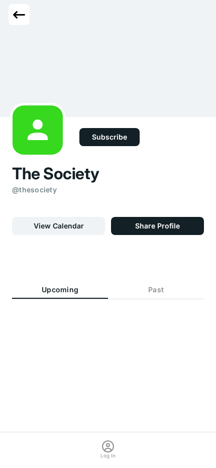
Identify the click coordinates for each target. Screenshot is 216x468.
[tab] (60, 290)
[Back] (19, 14)
